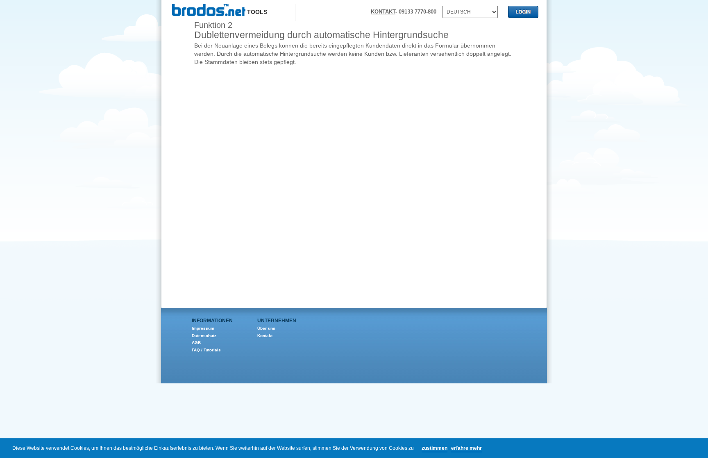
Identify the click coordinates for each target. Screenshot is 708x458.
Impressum (203, 328)
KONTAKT (383, 12)
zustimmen (434, 448)
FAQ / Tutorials (206, 350)
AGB (196, 342)
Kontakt (264, 335)
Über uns (266, 328)
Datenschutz (204, 335)
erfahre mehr (466, 448)
